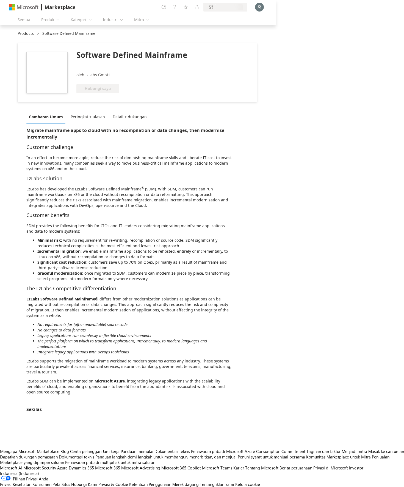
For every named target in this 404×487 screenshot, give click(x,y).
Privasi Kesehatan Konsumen (25, 484)
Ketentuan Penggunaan (150, 484)
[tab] (47, 117)
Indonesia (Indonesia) (19, 473)
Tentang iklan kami (217, 484)
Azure (62, 468)
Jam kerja (111, 451)
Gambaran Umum (46, 116)
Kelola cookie (247, 484)
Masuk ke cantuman (386, 451)
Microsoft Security (39, 468)
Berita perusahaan (296, 468)
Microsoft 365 (107, 468)
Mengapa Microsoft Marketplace (29, 451)
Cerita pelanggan (85, 451)
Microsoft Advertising (140, 468)
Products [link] (26, 33)
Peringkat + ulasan (88, 116)
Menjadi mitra (354, 451)
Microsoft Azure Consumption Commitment (266, 451)
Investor (356, 468)
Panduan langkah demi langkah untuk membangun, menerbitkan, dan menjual (166, 457)
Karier (238, 468)
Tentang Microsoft (261, 468)
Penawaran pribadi (208, 451)
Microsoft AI (11, 468)
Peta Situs (61, 484)
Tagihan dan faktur (323, 451)
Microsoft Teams (217, 468)
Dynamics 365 (81, 468)
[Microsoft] (23, 7)
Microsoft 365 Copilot (181, 468)
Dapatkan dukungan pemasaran (29, 457)
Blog (64, 451)
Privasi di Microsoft (330, 468)
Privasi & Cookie (113, 484)
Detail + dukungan (130, 116)
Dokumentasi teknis (172, 451)
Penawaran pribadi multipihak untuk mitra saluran (110, 462)
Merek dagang (185, 484)
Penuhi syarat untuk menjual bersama (271, 457)
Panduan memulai (137, 451)
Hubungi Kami (84, 484)
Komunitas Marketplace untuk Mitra (338, 457)
